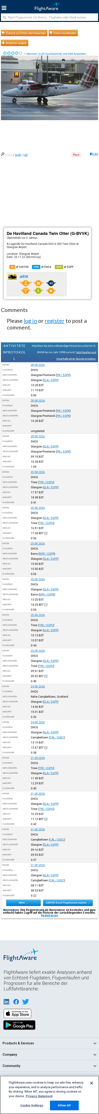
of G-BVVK (20, 267)
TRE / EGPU (46, 482)
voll (25, 155)
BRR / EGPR (46, 553)
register (54, 320)
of (42, 267)
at (64, 267)
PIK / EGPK (63, 375)
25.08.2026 (38, 472)
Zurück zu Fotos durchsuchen (26, 33)
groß (18, 155)
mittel (8, 155)
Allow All (64, 1105)
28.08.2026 (38, 365)
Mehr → (23, 902)
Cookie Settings (31, 1105)
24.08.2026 (38, 686)
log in (30, 320)
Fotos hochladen (64, 33)
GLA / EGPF (51, 380)
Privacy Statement (39, 1096)
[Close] (92, 1083)
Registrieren (49, 915)
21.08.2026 (38, 758)
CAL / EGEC (57, 737)
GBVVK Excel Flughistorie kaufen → (68, 902)
